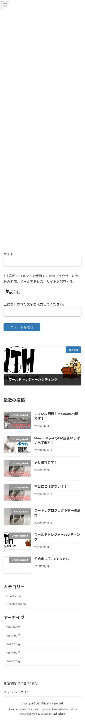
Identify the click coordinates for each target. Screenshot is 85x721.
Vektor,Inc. (46, 713)
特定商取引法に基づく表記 (21, 683)
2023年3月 (13, 627)
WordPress (28, 709)
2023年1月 (13, 644)
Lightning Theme (50, 709)
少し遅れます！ (45, 462)
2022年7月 (13, 653)
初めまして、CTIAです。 (53, 559)
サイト (8, 254)
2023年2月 (13, 636)
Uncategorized (16, 604)
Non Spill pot (14, 596)
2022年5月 (13, 661)
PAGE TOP (78, 694)
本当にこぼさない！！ (50, 486)
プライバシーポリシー (18, 692)
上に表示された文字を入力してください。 (35, 304)
